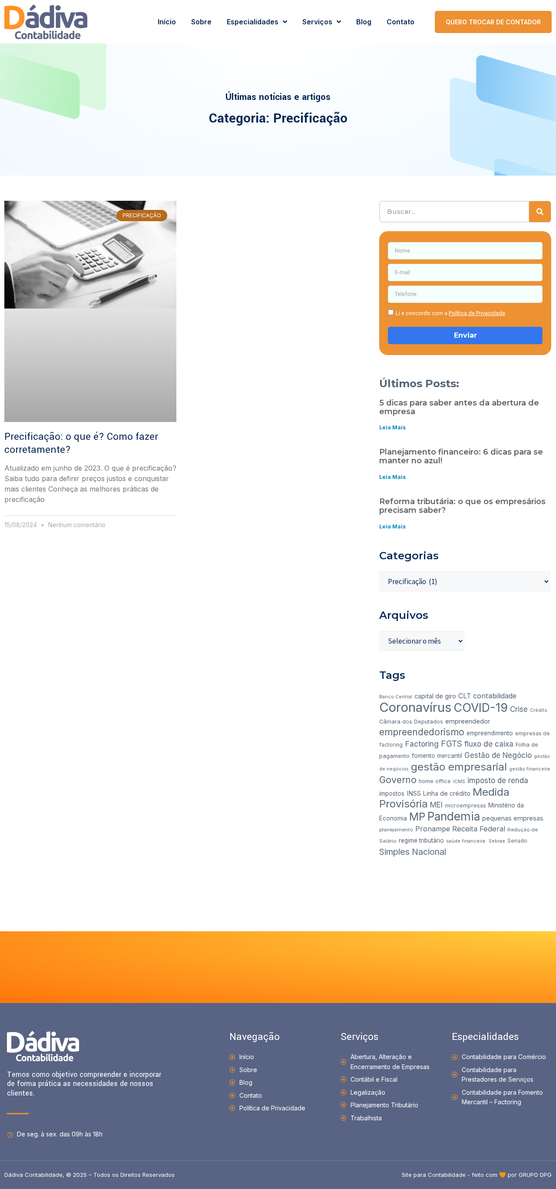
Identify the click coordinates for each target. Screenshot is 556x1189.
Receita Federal (478, 828)
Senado (517, 840)
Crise (519, 709)
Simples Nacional (412, 852)
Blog (363, 21)
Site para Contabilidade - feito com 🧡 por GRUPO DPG (477, 1174)
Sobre (201, 21)
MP (417, 816)
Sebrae (497, 841)
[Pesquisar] (540, 211)
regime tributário (421, 840)
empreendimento (490, 733)
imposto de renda (497, 780)
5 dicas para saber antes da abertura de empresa (459, 407)
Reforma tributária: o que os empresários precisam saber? (462, 506)
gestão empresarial (459, 767)
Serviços (317, 21)
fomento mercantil (437, 755)
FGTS (451, 744)
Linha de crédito (446, 793)
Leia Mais (392, 427)
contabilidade (494, 695)
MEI (436, 804)
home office (435, 781)
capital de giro (435, 696)
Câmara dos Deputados (411, 721)
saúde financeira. (466, 841)
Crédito (538, 710)
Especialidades (252, 21)
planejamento (396, 830)
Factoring (422, 743)
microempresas (465, 805)
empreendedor (467, 721)
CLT (464, 696)
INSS (414, 793)
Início (167, 21)
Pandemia (453, 816)
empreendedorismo (421, 732)
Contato (400, 21)
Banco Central (395, 697)
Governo (398, 779)
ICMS (459, 781)
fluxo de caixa (488, 743)
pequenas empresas (512, 818)
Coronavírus (415, 707)
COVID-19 (480, 707)
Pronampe (432, 828)
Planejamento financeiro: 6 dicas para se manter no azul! (461, 456)
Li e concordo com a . (451, 313)
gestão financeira (529, 769)
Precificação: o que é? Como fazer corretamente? (81, 443)
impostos (391, 793)
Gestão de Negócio (498, 755)
